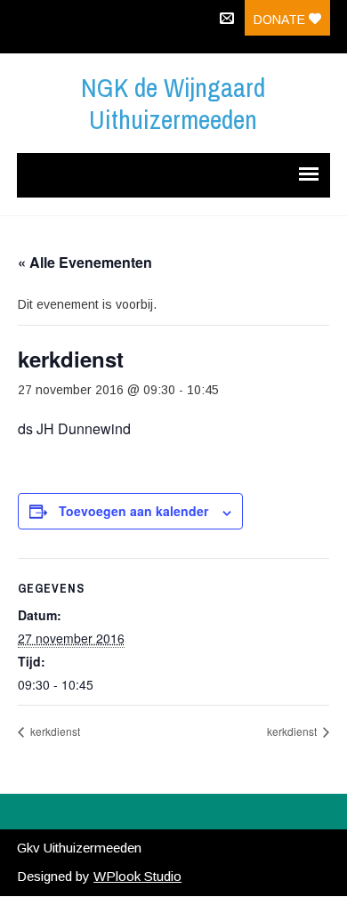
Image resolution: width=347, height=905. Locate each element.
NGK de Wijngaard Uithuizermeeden (173, 103)
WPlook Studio (137, 876)
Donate (281, 19)
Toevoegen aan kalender (133, 511)
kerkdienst (54, 731)
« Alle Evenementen (85, 262)
